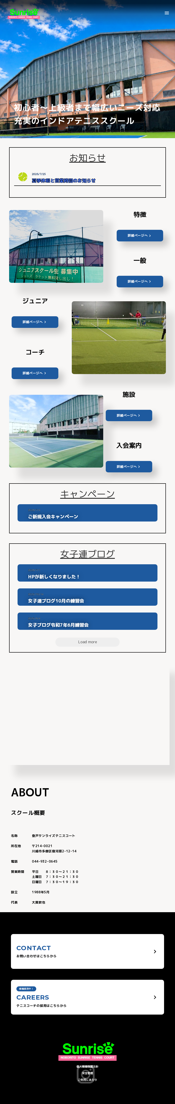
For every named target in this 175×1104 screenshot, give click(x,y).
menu (167, 13)
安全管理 (87, 1073)
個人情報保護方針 (87, 1067)
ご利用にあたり (87, 1080)
